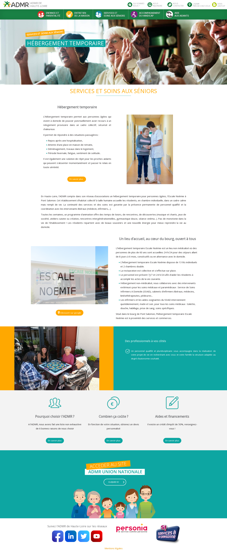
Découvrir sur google (70, 312)
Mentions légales (114, 548)
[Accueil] (16, 5)
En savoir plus (76, 179)
